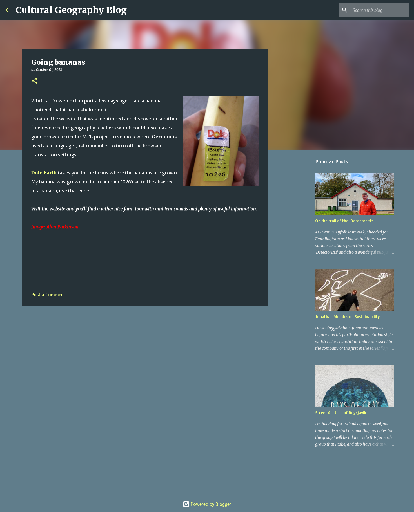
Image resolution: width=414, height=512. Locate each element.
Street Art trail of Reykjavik (340, 412)
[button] (34, 81)
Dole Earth (44, 173)
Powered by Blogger (210, 504)
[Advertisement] (145, 354)
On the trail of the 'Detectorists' (345, 221)
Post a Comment (48, 294)
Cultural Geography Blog (71, 10)
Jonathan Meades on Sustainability (347, 317)
